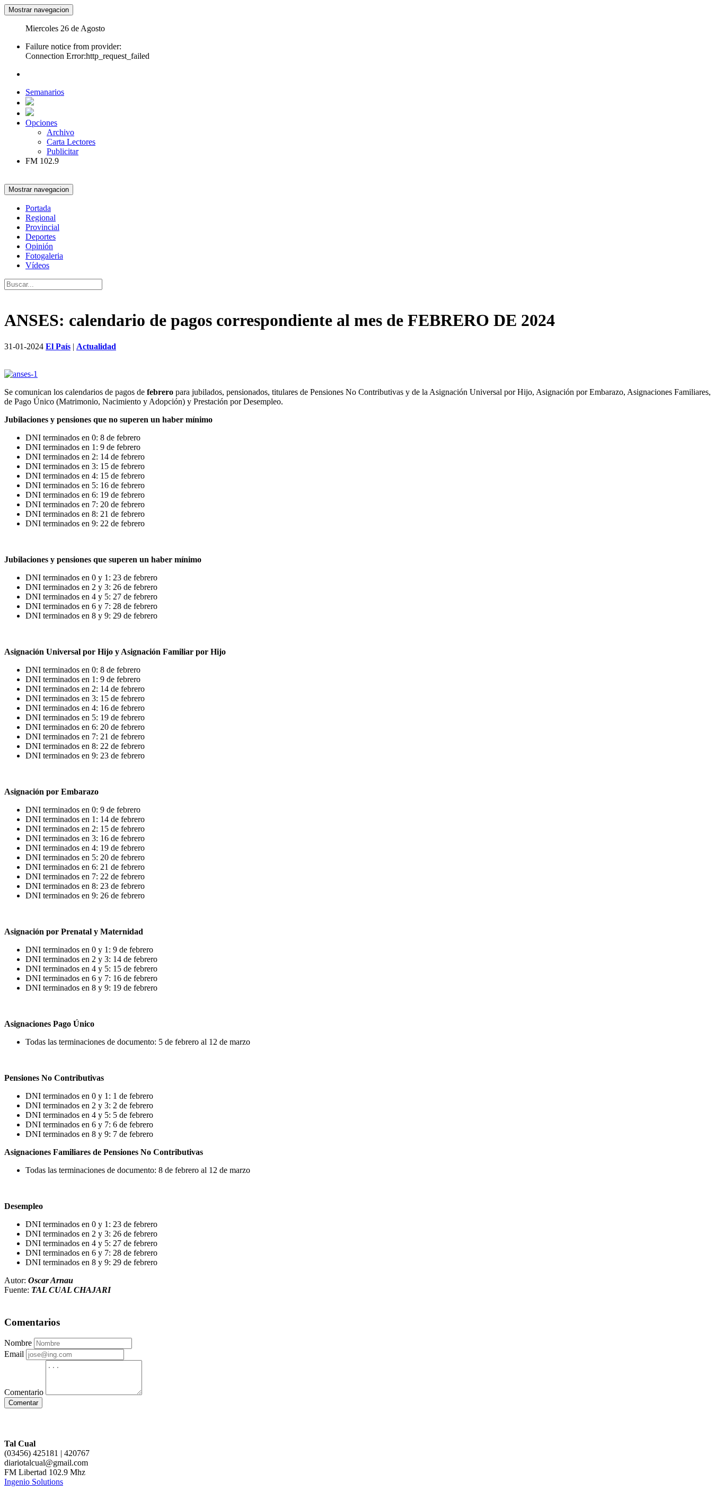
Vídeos (37, 265)
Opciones (41, 122)
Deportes (40, 236)
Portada (38, 208)
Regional (40, 217)
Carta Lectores (71, 141)
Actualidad (96, 346)
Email (14, 1353)
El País (58, 346)
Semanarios (44, 91)
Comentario (23, 1392)
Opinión (39, 246)
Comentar (23, 1403)
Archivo (60, 132)
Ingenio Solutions (33, 1481)
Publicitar (62, 151)
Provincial (42, 227)
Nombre (18, 1342)
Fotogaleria (44, 255)
